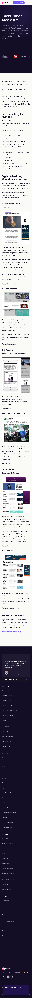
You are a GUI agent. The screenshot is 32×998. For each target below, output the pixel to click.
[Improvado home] (5, 3)
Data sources (6, 731)
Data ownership (7, 700)
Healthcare (5, 803)
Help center (5, 884)
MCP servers (6, 746)
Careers (4, 915)
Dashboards (6, 863)
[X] (12, 977)
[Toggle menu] (28, 3)
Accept (21, 992)
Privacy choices (7, 956)
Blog (3, 848)
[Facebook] (8, 977)
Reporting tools (7, 741)
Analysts (4, 767)
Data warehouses (7, 736)
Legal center (6, 926)
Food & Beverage (7, 822)
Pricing (4, 905)
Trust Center (6, 931)
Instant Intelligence (8, 715)
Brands (4, 783)
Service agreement (8, 951)
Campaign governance (9, 710)
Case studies (6, 858)
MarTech (4, 818)
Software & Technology (9, 813)
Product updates (7, 868)
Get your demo (19, 2)
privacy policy (23, 987)
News (3, 853)
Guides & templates (8, 873)
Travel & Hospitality (8, 827)
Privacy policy (6, 936)
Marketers (5, 762)
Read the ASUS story (11, 679)
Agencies (5, 788)
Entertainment (6, 793)
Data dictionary (7, 889)
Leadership (5, 772)
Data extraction (7, 695)
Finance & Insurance (8, 808)
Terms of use (6, 946)
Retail (4, 798)
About (4, 910)
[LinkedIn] (3, 977)
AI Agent (4, 720)
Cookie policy (6, 941)
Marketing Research (8, 843)
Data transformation (8, 705)
